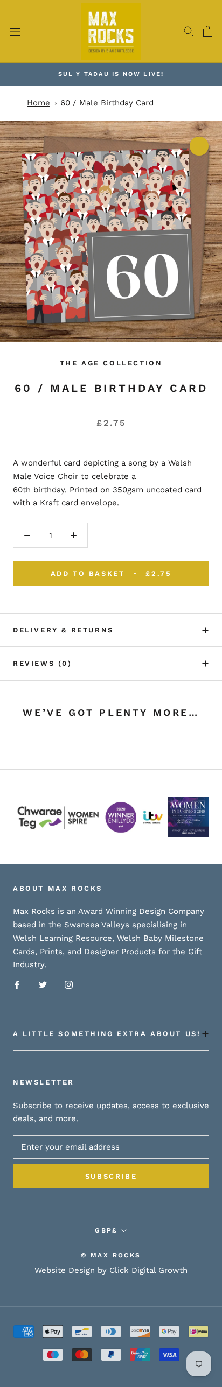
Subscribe (111, 1176)
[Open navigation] (15, 31)
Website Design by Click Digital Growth (111, 1270)
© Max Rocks (111, 1255)
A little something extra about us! (106, 1034)
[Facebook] (17, 984)
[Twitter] (43, 984)
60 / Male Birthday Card (107, 103)
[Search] (188, 31)
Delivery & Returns (63, 630)
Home (38, 103)
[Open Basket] (207, 31)
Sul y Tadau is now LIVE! (111, 74)
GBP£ (106, 1230)
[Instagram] (69, 984)
